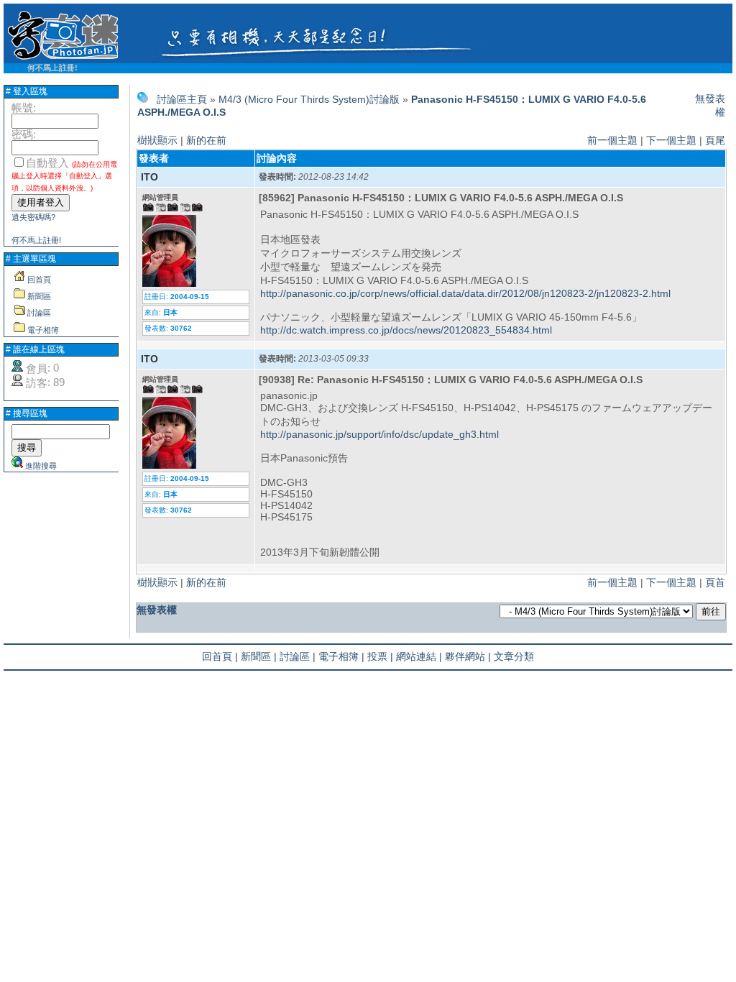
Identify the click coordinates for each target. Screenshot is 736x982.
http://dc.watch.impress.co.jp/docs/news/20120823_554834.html (406, 330)
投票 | (380, 656)
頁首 (715, 582)
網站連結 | (419, 656)
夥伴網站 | (468, 656)
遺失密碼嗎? (33, 217)
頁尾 (715, 140)
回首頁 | (220, 656)
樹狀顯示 (157, 140)
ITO (149, 177)
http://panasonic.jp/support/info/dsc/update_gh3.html (379, 434)
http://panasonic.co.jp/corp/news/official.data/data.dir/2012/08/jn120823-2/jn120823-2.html (465, 293)
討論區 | (298, 656)
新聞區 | (259, 656)
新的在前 (206, 140)
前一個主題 (612, 140)
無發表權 (157, 609)
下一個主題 (671, 140)
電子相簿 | (341, 656)
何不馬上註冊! (52, 67)
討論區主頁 (182, 99)
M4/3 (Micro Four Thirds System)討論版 (309, 99)
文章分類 (514, 656)
